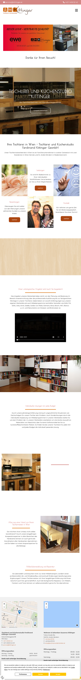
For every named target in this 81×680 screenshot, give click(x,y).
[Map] (61, 614)
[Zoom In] (4, 603)
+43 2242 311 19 (49, 639)
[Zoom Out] (4, 607)
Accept (58, 674)
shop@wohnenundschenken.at (55, 643)
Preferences (23, 674)
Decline (40, 674)
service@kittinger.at (13, 2)
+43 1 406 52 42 (7, 641)
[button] (40, 110)
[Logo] (17, 10)
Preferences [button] (46, 669)
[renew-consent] (2, 677)
